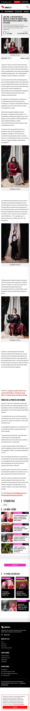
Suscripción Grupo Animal (8, 671)
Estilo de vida (18, 11)
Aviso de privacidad (6, 648)
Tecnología (26, 11)
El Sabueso (4, 659)
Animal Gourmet (5, 657)
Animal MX (4, 661)
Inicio (2, 642)
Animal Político (5, 655)
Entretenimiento (9, 11)
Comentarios (15, 565)
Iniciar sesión (25, 2)
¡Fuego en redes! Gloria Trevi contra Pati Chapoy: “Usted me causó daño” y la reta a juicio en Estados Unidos (14, 393)
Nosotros (3, 644)
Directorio (4, 646)
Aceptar (15, 707)
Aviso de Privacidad (18, 704)
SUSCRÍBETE (17, 2)
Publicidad (4, 669)
